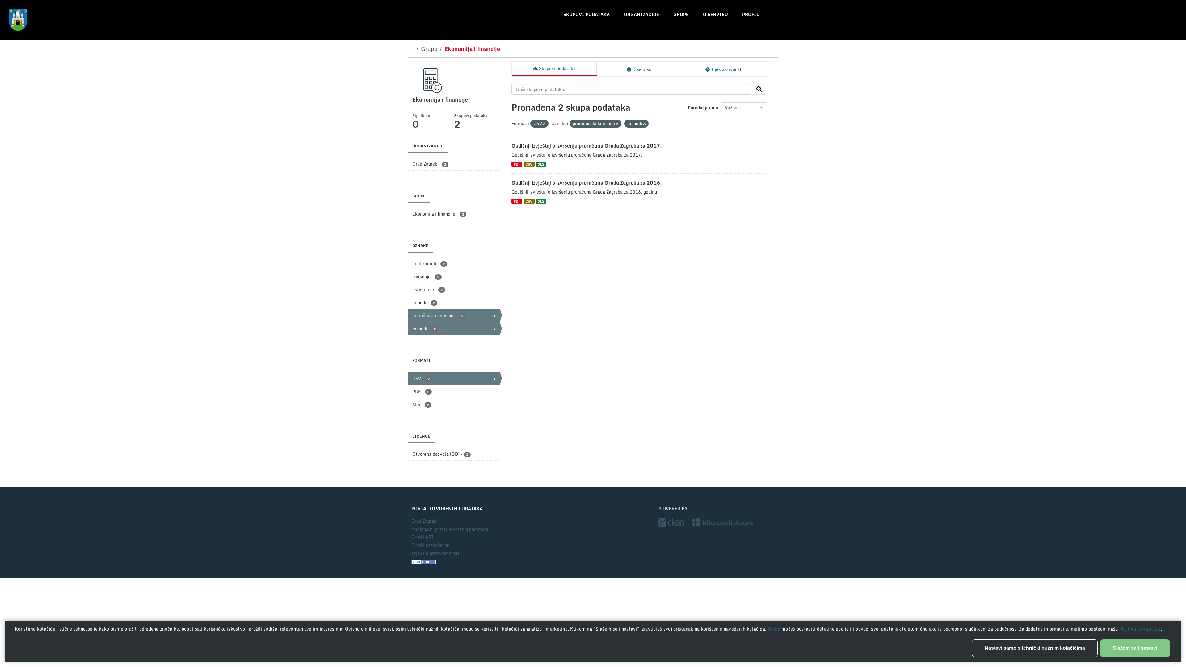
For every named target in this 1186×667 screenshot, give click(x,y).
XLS (541, 164)
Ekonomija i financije (472, 48)
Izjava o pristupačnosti (435, 553)
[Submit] (759, 89)
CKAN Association (430, 545)
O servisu (715, 14)
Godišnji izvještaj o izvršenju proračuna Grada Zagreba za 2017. (586, 146)
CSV (528, 164)
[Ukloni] (544, 124)
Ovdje (775, 628)
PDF (517, 164)
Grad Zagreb (423, 521)
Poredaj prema (703, 107)
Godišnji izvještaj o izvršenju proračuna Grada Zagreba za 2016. (586, 183)
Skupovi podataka (586, 14)
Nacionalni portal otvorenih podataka (449, 529)
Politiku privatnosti (1140, 628)
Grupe (681, 14)
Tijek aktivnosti (726, 69)
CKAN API (422, 537)
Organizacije (641, 14)
